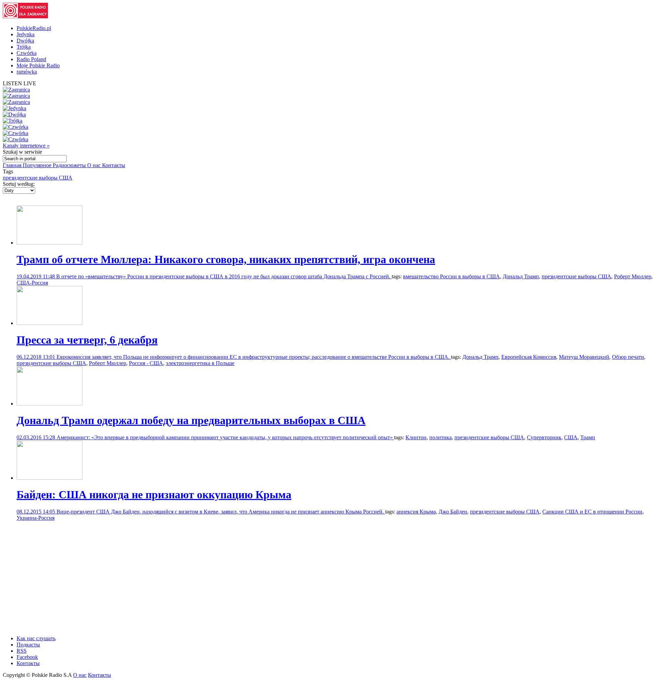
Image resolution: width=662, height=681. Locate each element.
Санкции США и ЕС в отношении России (592, 512)
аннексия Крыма (416, 512)
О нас (94, 165)
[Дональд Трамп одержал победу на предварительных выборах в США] (49, 403)
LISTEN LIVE (19, 83)
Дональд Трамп (521, 276)
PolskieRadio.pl (34, 28)
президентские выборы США (37, 178)
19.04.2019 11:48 (36, 276)
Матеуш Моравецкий (584, 357)
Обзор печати (628, 357)
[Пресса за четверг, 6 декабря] (49, 323)
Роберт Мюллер (632, 276)
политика (440, 437)
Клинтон (416, 437)
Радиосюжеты (70, 165)
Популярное (38, 165)
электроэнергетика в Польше (200, 363)
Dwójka (25, 41)
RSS (22, 651)
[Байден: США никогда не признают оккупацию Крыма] (49, 478)
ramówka (27, 72)
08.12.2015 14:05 (37, 512)
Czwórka (27, 53)
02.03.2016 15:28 (37, 437)
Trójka (24, 47)
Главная (13, 165)
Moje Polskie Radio (38, 65)
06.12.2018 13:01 (37, 357)
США (571, 437)
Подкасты (28, 645)
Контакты (113, 165)
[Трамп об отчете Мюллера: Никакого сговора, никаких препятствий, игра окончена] (49, 243)
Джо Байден (453, 512)
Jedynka (25, 34)
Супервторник (544, 437)
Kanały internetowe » (26, 145)
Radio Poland (31, 59)
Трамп (587, 437)
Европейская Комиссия (528, 357)
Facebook (27, 657)
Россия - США (146, 363)
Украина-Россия (35, 518)
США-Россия (32, 283)
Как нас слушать (36, 638)
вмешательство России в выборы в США (451, 276)
